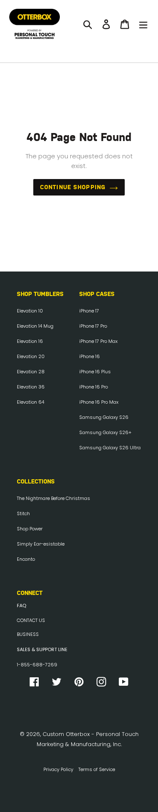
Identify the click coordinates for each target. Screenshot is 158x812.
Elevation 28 (31, 371)
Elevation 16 (30, 341)
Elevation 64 (30, 402)
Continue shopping (72, 187)
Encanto (26, 559)
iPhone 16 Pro (93, 386)
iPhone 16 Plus (95, 371)
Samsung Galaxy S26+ (105, 432)
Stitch (23, 513)
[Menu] (143, 24)
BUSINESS (28, 634)
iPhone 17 (89, 310)
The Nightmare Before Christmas (53, 498)
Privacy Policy (58, 769)
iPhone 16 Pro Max (98, 402)
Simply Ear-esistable (40, 543)
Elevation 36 (31, 386)
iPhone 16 (89, 356)
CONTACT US (31, 620)
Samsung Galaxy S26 (104, 417)
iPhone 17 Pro (93, 326)
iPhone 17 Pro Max (98, 341)
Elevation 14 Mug (35, 326)
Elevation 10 (30, 310)
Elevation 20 (31, 356)
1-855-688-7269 (37, 664)
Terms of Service (96, 769)
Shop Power (30, 528)
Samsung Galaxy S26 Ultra (110, 447)
